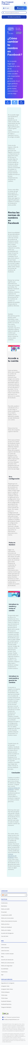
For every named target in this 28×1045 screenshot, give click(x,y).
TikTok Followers (5, 992)
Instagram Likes (5, 986)
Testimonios (4, 972)
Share (8, 103)
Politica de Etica (5, 924)
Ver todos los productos (14, 17)
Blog (2, 956)
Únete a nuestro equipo (7, 953)
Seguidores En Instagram (7, 983)
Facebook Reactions (6, 1004)
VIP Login (6, 8)
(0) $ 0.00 (21, 8)
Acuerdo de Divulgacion (7, 933)
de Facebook (12, 856)
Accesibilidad (4, 968)
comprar (10, 854)
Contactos (3, 944)
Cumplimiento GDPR (6, 915)
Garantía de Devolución (7, 959)
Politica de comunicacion (7, 962)
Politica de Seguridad (6, 965)
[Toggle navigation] (25, 2)
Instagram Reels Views (7, 989)
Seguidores (11, 856)
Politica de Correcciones (7, 918)
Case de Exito (4, 936)
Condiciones (4, 903)
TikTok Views (4, 998)
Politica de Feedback (6, 927)
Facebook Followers (6, 1001)
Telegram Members (6, 1007)
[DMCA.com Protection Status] (5, 1014)
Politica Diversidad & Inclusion (9, 921)
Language (4, 891)
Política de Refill (5, 909)
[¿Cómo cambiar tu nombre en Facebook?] (8, 3)
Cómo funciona (5, 950)
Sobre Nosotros (5, 947)
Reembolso (4, 906)
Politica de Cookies (6, 930)
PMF (2, 975)
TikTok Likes (4, 995)
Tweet (14, 103)
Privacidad (4, 912)
